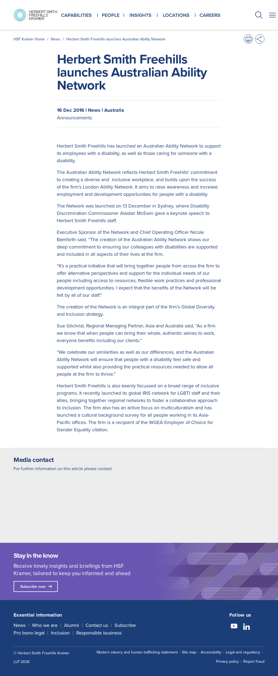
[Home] (35, 15)
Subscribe (125, 625)
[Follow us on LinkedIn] (246, 627)
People (110, 15)
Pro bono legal (29, 632)
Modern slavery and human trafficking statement (137, 652)
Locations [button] (176, 15)
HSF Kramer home (29, 39)
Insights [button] (140, 15)
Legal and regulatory (243, 652)
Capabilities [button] (76, 15)
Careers (210, 15)
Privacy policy (227, 661)
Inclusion (60, 632)
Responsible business (99, 632)
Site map (189, 652)
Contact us (97, 625)
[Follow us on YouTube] (234, 627)
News (55, 39)
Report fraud (253, 661)
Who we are (45, 625)
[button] (259, 15)
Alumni (71, 625)
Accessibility (211, 652)
